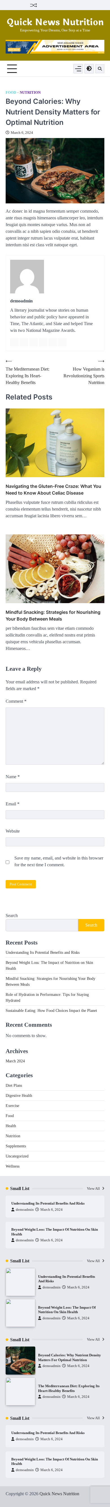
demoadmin (25, 1210)
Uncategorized (17, 1156)
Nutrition (30, 93)
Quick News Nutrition (55, 22)
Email (12, 803)
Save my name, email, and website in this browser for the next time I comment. (58, 861)
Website (13, 831)
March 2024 (15, 1061)
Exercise (12, 1106)
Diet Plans (14, 1085)
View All (94, 1189)
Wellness (12, 1166)
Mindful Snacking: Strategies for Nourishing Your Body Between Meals (53, 615)
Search (12, 915)
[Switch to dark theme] (89, 68)
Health (11, 1126)
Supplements (16, 1146)
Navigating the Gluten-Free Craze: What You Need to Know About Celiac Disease (53, 489)
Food (11, 93)
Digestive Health (19, 1096)
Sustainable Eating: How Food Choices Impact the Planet (51, 1011)
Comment (16, 701)
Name (13, 776)
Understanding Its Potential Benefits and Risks (43, 952)
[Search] (100, 69)
